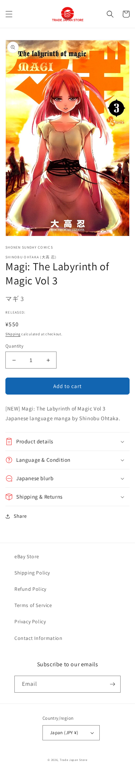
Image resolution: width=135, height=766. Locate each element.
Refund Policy (30, 589)
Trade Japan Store (73, 760)
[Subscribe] (112, 684)
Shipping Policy (32, 572)
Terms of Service (33, 605)
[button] (9, 14)
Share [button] (20, 516)
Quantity (14, 346)
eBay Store (26, 556)
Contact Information (38, 638)
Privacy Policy (30, 621)
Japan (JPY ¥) (64, 733)
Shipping (13, 334)
